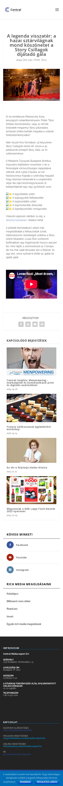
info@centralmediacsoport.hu (17, 730)
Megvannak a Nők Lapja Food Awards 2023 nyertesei (31, 510)
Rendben (25, 782)
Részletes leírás (47, 782)
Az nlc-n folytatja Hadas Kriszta (27, 467)
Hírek (37, 59)
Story (44, 59)
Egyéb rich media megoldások (24, 624)
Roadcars (12, 608)
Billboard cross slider (18, 601)
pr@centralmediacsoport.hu (17, 754)
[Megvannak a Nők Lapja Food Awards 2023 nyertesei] (31, 490)
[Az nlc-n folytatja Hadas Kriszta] (31, 450)
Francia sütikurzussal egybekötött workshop (29, 428)
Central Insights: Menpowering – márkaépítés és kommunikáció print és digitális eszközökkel (30, 383)
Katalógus (13, 593)
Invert (10, 616)
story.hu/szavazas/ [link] (16, 220)
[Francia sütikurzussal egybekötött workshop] (31, 408)
